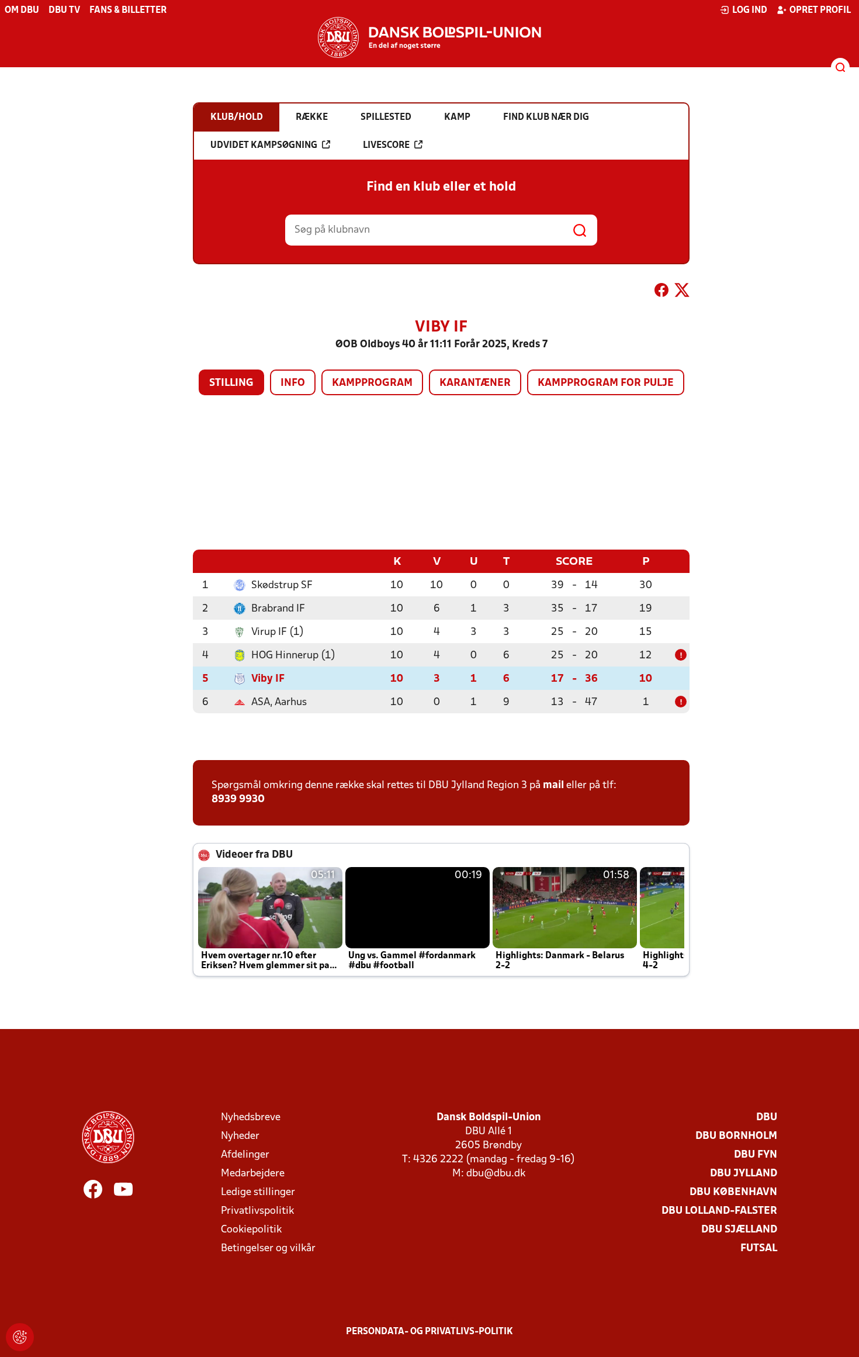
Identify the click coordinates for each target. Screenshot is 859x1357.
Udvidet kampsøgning (263, 145)
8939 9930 (238, 799)
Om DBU (22, 10)
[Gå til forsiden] (429, 37)
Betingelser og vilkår (268, 1249)
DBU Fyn (755, 1155)
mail (553, 785)
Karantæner (475, 383)
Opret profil (820, 10)
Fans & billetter (128, 10)
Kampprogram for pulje (606, 383)
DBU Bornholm (736, 1136)
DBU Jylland (743, 1174)
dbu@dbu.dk (495, 1174)
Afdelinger (245, 1155)
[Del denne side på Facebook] (661, 292)
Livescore (386, 145)
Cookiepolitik (251, 1230)
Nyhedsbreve (250, 1118)
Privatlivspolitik (257, 1211)
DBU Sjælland (739, 1230)
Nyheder (240, 1136)
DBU (766, 1118)
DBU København (733, 1192)
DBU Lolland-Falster (719, 1211)
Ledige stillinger (258, 1192)
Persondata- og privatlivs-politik (429, 1332)
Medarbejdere (253, 1174)
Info (292, 383)
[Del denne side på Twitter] (682, 292)
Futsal (758, 1249)
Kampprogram (372, 383)
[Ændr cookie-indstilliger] (20, 1337)
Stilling (231, 383)
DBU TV (64, 10)
